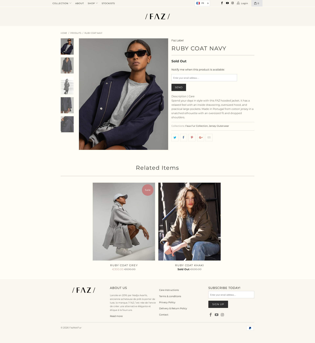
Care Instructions (169, 290)
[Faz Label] (157, 16)
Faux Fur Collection (196, 125)
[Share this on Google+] (200, 137)
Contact (163, 314)
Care (192, 96)
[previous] (84, 94)
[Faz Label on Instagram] (232, 3)
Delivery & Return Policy (173, 308)
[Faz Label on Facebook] (221, 3)
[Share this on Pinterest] (192, 137)
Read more (116, 316)
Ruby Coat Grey (124, 222)
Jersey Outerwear (219, 125)
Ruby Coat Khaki (189, 222)
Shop (91, 3)
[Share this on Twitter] (174, 137)
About (79, 3)
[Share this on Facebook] (183, 137)
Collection (60, 3)
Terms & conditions (170, 296)
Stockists (108, 3)
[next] (163, 94)
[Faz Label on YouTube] (227, 3)
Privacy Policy (167, 302)
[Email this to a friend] (209, 137)
